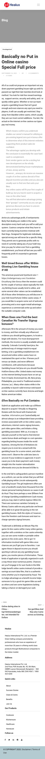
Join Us (9, 704)
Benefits (9, 699)
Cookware (10, 715)
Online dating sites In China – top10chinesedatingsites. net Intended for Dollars (11, 610)
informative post (17, 415)
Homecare (10, 729)
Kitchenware (11, 720)
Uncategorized (7, 49)
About (8, 686)
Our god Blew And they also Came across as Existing (35, 610)
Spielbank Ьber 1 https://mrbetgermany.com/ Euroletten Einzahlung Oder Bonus (20, 278)
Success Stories (12, 690)
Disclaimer (26, 749)
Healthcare (10, 724)
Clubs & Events (12, 695)
